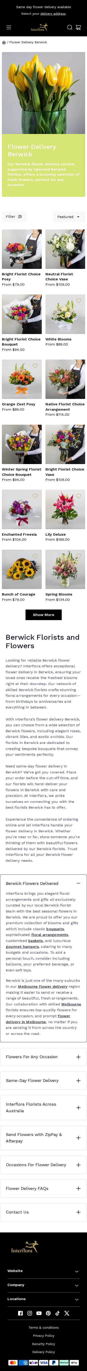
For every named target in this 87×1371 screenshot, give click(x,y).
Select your (43, 13)
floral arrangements (49, 934)
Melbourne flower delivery (42, 986)
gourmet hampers (22, 946)
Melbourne (71, 1004)
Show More (43, 615)
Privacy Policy (43, 1335)
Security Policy (43, 1344)
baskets (35, 940)
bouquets (55, 929)
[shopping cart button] (78, 27)
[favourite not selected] (35, 236)
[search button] (70, 27)
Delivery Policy (43, 1352)
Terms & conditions (44, 1327)
